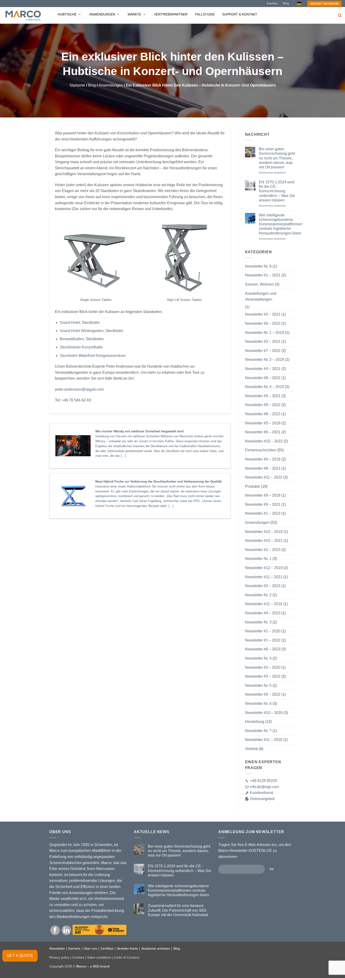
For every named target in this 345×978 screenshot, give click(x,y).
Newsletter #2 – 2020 (262, 667)
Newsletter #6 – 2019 (262, 459)
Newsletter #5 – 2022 (262, 694)
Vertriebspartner (171, 14)
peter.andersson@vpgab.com (79, 389)
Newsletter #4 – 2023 (262, 613)
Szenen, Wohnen (259, 284)
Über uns (90, 948)
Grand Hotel (70, 323)
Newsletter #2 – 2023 (262, 550)
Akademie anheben (155, 948)
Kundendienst (261, 793)
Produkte (252, 486)
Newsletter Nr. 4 (258, 658)
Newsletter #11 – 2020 (263, 740)
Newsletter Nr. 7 (258, 731)
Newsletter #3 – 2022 (262, 676)
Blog (286, 3)
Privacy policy (59, 957)
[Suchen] (339, 15)
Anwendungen (102, 14)
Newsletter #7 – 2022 (262, 351)
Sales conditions (99, 957)
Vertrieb (251, 749)
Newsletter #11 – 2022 (263, 477)
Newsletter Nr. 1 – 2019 (264, 333)
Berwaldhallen (72, 339)
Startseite (77, 85)
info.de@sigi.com (264, 787)
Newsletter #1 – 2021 (262, 275)
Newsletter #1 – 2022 (262, 640)
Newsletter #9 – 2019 (262, 495)
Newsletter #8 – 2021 (262, 468)
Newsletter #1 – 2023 (262, 513)
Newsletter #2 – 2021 (262, 314)
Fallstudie (205, 14)
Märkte (135, 14)
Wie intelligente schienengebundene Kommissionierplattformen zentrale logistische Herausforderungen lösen (280, 224)
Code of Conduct (126, 957)
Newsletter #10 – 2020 (264, 713)
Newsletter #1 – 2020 (262, 631)
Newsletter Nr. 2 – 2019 (264, 360)
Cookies (78, 957)
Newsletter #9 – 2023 (262, 414)
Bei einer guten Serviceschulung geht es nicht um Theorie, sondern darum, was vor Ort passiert (277, 158)
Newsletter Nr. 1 (258, 559)
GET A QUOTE (20, 956)
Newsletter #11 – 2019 (263, 604)
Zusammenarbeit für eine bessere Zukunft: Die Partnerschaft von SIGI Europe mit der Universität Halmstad (178, 910)
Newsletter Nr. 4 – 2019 (264, 387)
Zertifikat (106, 948)
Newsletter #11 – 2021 (263, 577)
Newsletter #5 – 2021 (262, 396)
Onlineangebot (262, 799)
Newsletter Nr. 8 (258, 266)
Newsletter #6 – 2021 (262, 432)
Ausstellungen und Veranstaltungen (260, 296)
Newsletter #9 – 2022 (262, 405)
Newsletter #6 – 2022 (262, 323)
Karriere (272, 3)
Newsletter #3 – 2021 (262, 342)
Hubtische (67, 14)
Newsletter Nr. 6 (258, 704)
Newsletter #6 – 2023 (262, 649)
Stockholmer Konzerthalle (81, 347)
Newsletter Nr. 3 (258, 622)
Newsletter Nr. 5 (258, 685)
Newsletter (57, 948)
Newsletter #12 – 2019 (264, 568)
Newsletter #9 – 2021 (262, 504)
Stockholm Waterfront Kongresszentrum (93, 356)
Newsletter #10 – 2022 (264, 441)
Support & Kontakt (239, 14)
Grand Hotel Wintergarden (82, 331)
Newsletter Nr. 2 (258, 595)
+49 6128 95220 (263, 781)
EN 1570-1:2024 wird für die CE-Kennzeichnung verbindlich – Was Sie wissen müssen (277, 191)
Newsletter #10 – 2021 (264, 541)
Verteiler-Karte (127, 948)
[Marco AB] (23, 15)
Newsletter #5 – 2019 (262, 423)
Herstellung (254, 722)
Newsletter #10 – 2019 (264, 532)
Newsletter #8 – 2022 (262, 378)
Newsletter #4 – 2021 (262, 369)
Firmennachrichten (260, 450)
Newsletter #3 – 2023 (262, 586)
